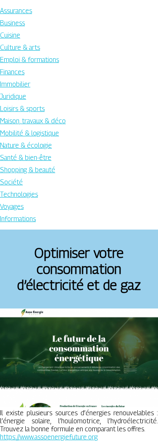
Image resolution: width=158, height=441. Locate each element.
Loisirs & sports (22, 109)
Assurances (16, 11)
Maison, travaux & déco (33, 121)
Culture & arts (20, 47)
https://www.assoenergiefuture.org (49, 437)
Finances (12, 72)
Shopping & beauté (27, 170)
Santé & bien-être (25, 158)
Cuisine (10, 35)
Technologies (19, 194)
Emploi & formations (29, 60)
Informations (18, 219)
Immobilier (15, 84)
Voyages (12, 207)
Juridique (13, 96)
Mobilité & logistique (29, 133)
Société (11, 182)
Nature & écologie (26, 145)
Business (12, 23)
